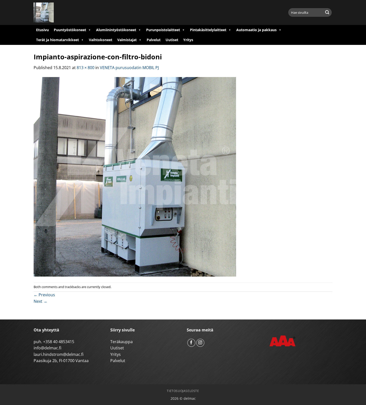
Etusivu (42, 29)
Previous (44, 295)
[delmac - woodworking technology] (56, 12)
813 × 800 (85, 67)
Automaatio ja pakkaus (256, 29)
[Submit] (327, 12)
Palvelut (154, 39)
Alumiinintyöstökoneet (116, 29)
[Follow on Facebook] (191, 343)
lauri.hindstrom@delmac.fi (58, 354)
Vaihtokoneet (100, 39)
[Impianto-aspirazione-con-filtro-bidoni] (135, 176)
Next (40, 301)
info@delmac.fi (47, 348)
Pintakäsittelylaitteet (208, 29)
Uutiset (172, 39)
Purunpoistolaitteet (163, 29)
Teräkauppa (121, 341)
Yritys (188, 39)
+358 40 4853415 (58, 341)
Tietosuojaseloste (183, 391)
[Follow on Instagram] (200, 343)
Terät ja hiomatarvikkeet (57, 39)
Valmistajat (127, 39)
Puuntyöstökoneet (70, 29)
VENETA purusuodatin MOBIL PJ (129, 67)
